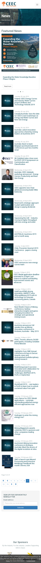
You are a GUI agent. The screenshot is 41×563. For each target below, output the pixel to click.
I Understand (31, 561)
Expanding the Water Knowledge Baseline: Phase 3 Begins (19, 78)
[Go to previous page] (7, 481)
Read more (7, 86)
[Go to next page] (12, 484)
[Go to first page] (3, 481)
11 (35, 481)
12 (3, 484)
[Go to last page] (16, 484)
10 (31, 481)
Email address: (8, 500)
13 (7, 484)
